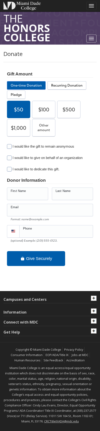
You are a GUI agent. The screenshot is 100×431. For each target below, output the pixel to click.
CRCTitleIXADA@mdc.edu (61, 421)
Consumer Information (27, 355)
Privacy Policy (73, 349)
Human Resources (27, 360)
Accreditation (75, 360)
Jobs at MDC (80, 355)
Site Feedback (53, 360)
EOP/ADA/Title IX (57, 355)
